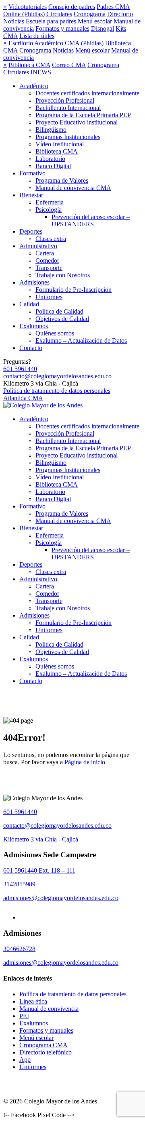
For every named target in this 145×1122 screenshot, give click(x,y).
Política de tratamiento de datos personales (56, 390)
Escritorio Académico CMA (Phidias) (56, 43)
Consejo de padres (71, 6)
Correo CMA (69, 64)
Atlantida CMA (23, 397)
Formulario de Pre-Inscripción (73, 289)
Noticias (13, 21)
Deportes (30, 231)
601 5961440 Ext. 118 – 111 (39, 870)
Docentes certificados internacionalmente (87, 93)
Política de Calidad (59, 311)
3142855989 (19, 884)
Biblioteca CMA (29, 64)
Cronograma (90, 14)
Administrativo (38, 246)
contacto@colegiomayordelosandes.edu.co (57, 376)
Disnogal (102, 28)
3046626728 (19, 948)
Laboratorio (50, 158)
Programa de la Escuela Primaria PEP (83, 115)
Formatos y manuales (62, 28)
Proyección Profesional (64, 100)
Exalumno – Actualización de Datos (81, 340)
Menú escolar (95, 21)
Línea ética (33, 1001)
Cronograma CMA (43, 1045)
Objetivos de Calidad (62, 318)
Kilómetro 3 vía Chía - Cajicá (40, 839)
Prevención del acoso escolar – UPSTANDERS (91, 220)
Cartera (44, 253)
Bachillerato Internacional (68, 107)
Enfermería (49, 202)
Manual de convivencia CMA (73, 187)
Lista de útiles (36, 35)
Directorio (120, 14)
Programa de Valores (61, 180)
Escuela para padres (51, 21)
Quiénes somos (54, 333)
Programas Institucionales (67, 136)
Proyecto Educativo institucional (76, 122)
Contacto (30, 347)
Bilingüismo (50, 129)
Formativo (32, 173)
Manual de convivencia (49, 1008)
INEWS (41, 72)
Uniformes (48, 296)
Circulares (59, 14)
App (25, 1059)
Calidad (29, 304)
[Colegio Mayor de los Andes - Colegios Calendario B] (43, 405)
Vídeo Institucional (59, 144)
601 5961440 (20, 368)
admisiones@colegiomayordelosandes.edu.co (60, 897)
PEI (24, 1015)
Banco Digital (53, 165)
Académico (33, 85)
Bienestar (31, 195)
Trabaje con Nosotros (62, 275)
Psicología (48, 209)
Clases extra (50, 238)
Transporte (48, 267)
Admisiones (34, 282)
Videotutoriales (27, 6)
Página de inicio (84, 762)
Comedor (47, 260)
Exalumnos (33, 326)
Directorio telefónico (45, 1052)
